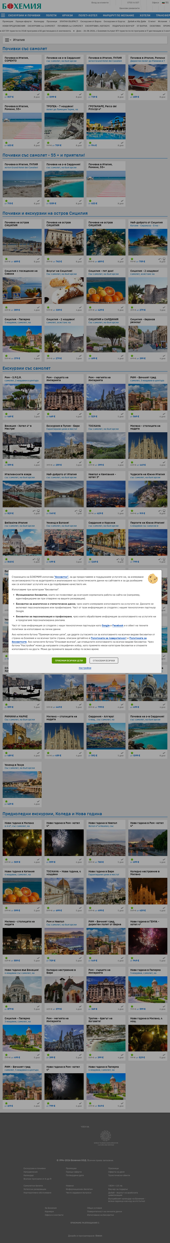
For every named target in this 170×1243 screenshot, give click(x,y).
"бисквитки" (61, 576)
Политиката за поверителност (109, 638)
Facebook (117, 625)
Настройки (85, 668)
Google (106, 625)
